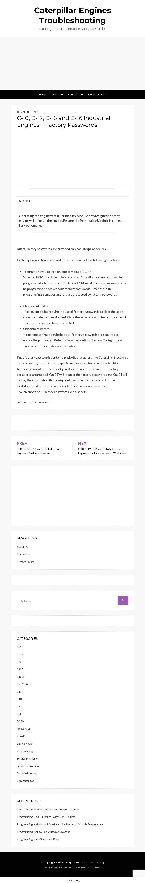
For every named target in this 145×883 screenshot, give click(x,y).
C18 (19, 699)
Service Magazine (27, 758)
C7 (18, 706)
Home (42, 94)
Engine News (24, 743)
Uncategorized (25, 780)
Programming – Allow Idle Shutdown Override (43, 831)
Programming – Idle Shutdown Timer (38, 839)
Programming (25, 751)
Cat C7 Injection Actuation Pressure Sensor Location (48, 809)
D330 (20, 721)
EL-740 (21, 736)
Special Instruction (28, 765)
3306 (20, 669)
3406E (21, 676)
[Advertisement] (72, 63)
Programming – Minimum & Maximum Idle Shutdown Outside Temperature (60, 824)
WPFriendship (70, 867)
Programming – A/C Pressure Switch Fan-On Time (46, 816)
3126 (20, 647)
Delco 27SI (23, 728)
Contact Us (75, 94)
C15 (31, 402)
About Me (57, 94)
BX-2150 (22, 684)
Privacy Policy (97, 94)
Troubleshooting (27, 773)
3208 (20, 661)
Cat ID (21, 713)
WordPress (94, 867)
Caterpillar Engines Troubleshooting (84, 862)
